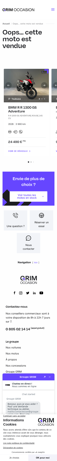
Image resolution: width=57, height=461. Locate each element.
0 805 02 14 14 (18, 329)
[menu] (52, 9)
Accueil (6, 24)
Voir (36, 262)
